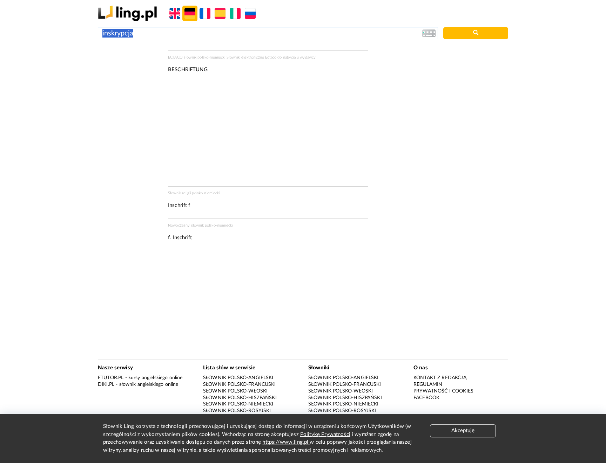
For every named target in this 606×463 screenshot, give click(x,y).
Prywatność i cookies (443, 391)
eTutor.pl (110, 377)
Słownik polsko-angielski (238, 377)
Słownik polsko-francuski (239, 384)
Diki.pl (106, 384)
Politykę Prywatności (325, 434)
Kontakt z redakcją (439, 377)
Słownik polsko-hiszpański (240, 397)
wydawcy (308, 57)
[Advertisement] (129, 76)
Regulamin (427, 384)
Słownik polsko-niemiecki (238, 404)
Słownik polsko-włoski (235, 391)
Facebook (426, 397)
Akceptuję (462, 430)
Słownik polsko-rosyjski (237, 410)
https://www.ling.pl (286, 442)
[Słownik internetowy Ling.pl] (127, 13)
